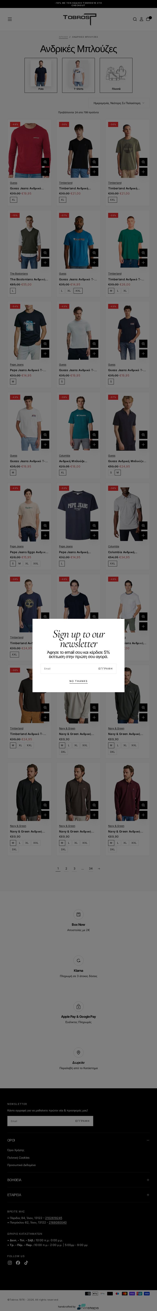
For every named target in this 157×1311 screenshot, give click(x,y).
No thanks (79, 681)
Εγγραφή (106, 668)
